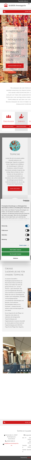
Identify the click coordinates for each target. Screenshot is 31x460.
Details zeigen (23, 245)
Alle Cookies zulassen (15, 249)
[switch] (27, 230)
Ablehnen (15, 258)
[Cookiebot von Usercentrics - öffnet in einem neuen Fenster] (23, 201)
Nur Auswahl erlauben (15, 254)
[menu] (28, 3)
